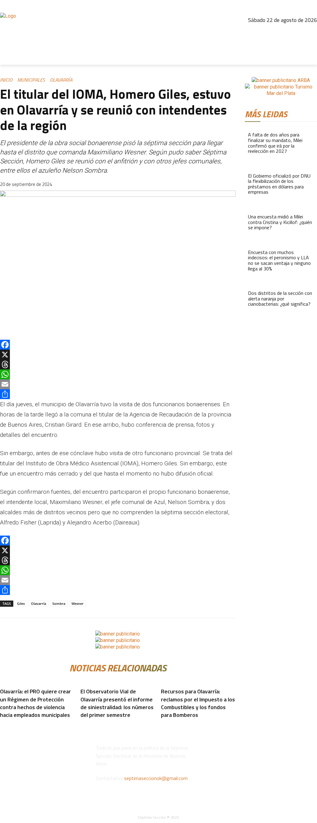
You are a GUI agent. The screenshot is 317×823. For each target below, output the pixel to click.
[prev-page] (2, 724)
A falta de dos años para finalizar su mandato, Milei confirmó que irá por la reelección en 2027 (275, 143)
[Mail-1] (311, 32)
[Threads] (284, 32)
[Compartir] (118, 394)
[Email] (118, 384)
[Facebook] (258, 32)
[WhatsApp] (118, 374)
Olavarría (61, 80)
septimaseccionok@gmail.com (156, 778)
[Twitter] (298, 32)
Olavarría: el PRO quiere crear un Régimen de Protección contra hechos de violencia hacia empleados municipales (35, 703)
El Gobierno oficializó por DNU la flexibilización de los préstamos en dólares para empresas (279, 184)
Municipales (31, 80)
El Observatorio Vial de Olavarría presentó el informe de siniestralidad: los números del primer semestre (117, 703)
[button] (309, 57)
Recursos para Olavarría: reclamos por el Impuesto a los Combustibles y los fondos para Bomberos (198, 703)
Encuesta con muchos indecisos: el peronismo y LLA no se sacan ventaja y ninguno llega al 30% (279, 260)
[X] (118, 355)
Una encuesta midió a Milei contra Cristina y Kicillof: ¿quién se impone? (280, 222)
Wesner (78, 603)
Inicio (6, 80)
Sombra (58, 603)
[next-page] (5, 724)
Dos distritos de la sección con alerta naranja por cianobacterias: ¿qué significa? (280, 298)
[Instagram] (271, 32)
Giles (21, 603)
